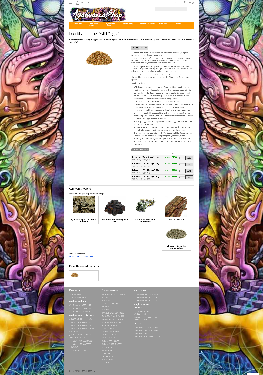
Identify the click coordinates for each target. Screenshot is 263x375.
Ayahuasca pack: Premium (80, 305)
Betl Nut (105, 297)
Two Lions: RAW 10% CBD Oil (145, 333)
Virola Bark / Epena (77, 350)
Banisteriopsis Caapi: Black (80, 322)
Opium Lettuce (108, 347)
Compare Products (140, 150)
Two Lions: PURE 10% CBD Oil (146, 327)
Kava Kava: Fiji (75, 294)
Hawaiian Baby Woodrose (113, 313)
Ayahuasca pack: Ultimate (80, 311)
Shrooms (178, 23)
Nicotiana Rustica (77, 338)
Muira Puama (107, 359)
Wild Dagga (107, 350)
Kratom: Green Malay (111, 332)
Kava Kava (162, 23)
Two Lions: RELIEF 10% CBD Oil (146, 330)
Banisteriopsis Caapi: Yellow (81, 328)
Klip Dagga (106, 353)
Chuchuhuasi (107, 356)
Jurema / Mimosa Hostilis (80, 334)
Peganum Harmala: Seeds (80, 344)
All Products (76, 23)
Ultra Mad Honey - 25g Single (146, 294)
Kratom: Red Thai (109, 338)
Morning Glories (109, 325)
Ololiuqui (106, 362)
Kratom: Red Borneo (110, 341)
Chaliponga (74, 331)
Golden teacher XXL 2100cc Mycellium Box (145, 318)
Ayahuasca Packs (93, 24)
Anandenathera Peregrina (80, 319)
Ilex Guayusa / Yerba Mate (113, 322)
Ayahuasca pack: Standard (80, 308)
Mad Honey (128, 23)
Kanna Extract (108, 328)
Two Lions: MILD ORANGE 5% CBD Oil (147, 338)
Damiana (105, 307)
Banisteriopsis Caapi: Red (80, 325)
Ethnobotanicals (147, 23)
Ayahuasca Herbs (110, 24)
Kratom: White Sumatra (112, 344)
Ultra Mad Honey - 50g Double (147, 297)
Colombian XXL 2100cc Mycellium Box (143, 312)
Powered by (253, 374)
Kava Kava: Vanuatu (77, 297)
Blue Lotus (106, 300)
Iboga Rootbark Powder (112, 319)
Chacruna (73, 347)
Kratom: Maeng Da (109, 335)
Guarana (105, 310)
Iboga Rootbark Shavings (113, 316)
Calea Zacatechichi (110, 303)
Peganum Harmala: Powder (81, 341)
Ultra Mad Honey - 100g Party (146, 300)
